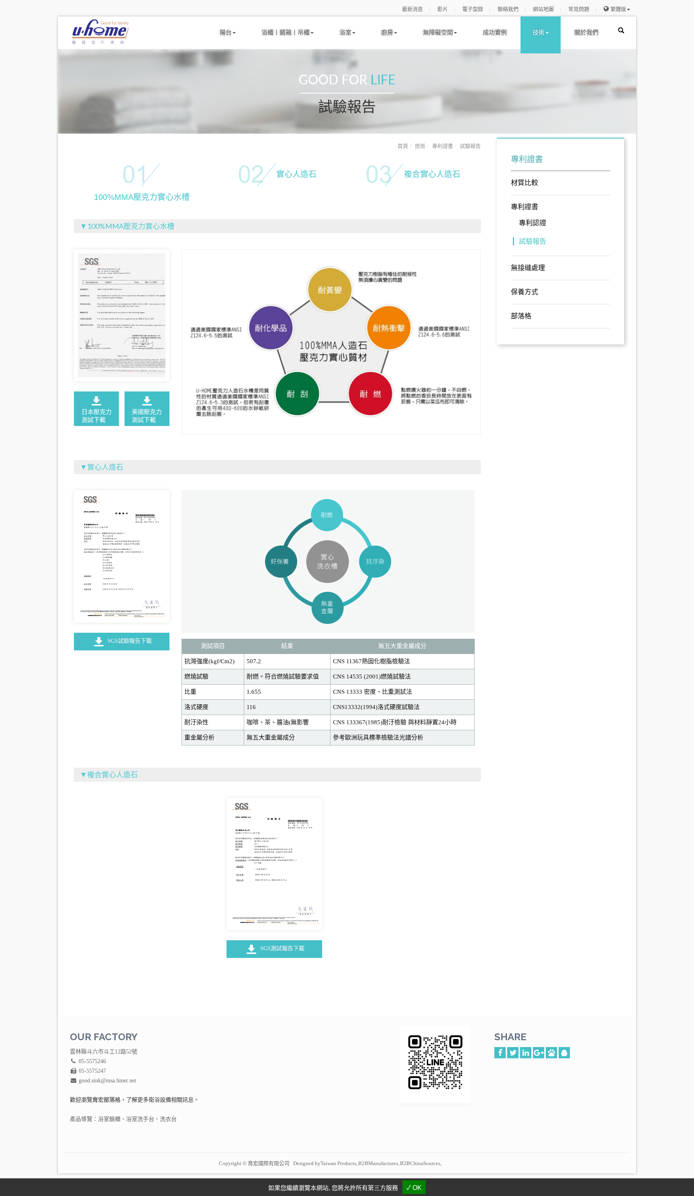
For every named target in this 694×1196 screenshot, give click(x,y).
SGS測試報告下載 (281, 948)
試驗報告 (470, 146)
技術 (539, 32)
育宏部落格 (106, 1100)
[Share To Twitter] (512, 1052)
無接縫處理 (528, 268)
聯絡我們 (508, 9)
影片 (442, 9)
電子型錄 (472, 9)
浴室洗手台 (140, 1119)
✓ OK (414, 1187)
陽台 (226, 32)
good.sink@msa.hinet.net (107, 1081)
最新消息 (412, 9)
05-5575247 (92, 1071)
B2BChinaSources (420, 1163)
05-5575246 (92, 1061)
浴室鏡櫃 (109, 1119)
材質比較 (524, 183)
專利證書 (442, 146)
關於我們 (586, 32)
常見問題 (578, 9)
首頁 (403, 146)
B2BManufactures (378, 1163)
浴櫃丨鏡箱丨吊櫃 (285, 32)
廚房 (387, 32)
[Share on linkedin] (525, 1052)
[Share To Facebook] (500, 1052)
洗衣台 (168, 1119)
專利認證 (532, 223)
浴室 (345, 32)
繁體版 (618, 9)
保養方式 (524, 292)
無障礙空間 (438, 32)
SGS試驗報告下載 (129, 641)
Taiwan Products (338, 1163)
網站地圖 (543, 9)
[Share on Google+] (538, 1052)
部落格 (521, 316)
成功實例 (495, 32)
